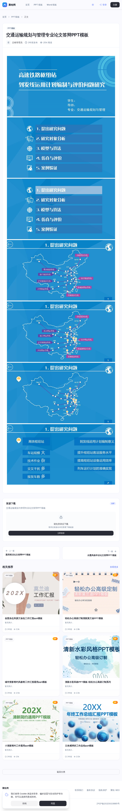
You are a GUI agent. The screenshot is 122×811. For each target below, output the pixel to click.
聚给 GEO (115, 790)
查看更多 (114, 567)
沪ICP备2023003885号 (108, 803)
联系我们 (79, 790)
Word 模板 (52, 4)
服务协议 (91, 790)
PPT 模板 (38, 4)
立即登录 (61, 533)
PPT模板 (15, 17)
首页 (27, 4)
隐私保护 (103, 790)
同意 (53, 803)
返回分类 (61, 772)
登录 (105, 4)
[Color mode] (93, 4)
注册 (115, 4)
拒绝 (24, 803)
